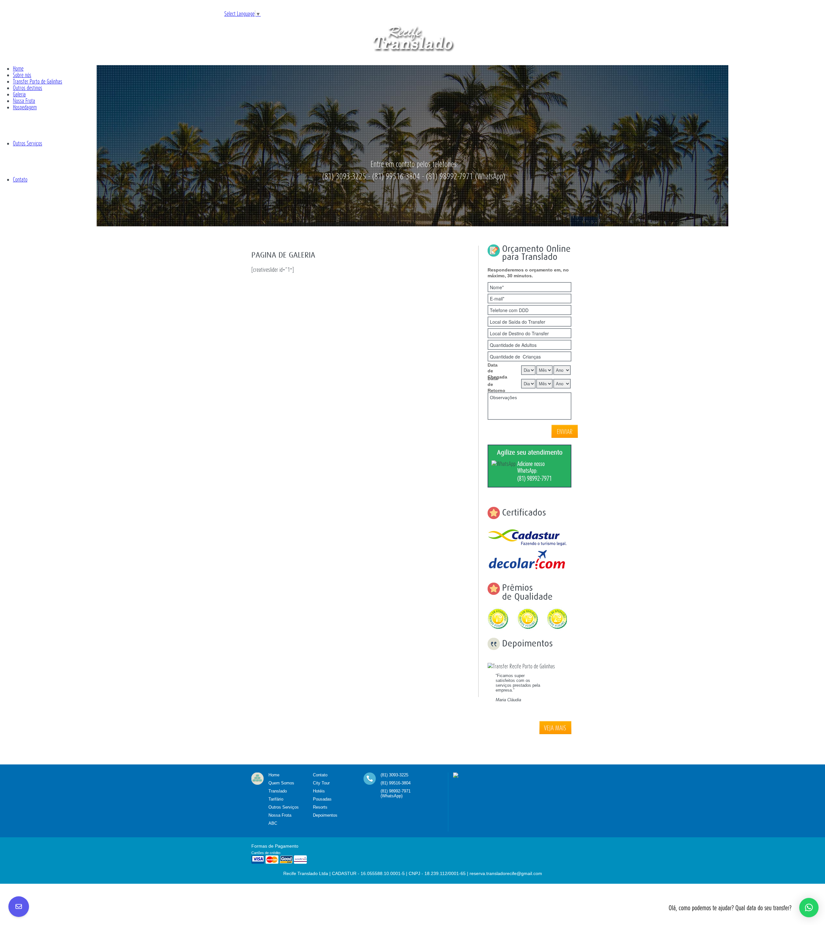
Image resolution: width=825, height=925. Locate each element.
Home (273, 774)
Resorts (320, 807)
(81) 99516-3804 (396, 783)
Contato (320, 774)
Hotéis (319, 791)
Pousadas (322, 799)
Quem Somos (281, 783)
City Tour (321, 783)
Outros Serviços (283, 807)
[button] (809, 907)
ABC (272, 823)
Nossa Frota (279, 815)
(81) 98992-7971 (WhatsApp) (396, 793)
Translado (277, 791)
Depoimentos (325, 815)
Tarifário (275, 799)
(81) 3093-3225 (394, 774)
